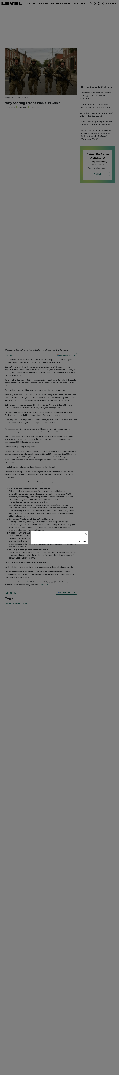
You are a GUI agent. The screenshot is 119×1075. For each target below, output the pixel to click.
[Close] (86, 534)
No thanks (82, 541)
